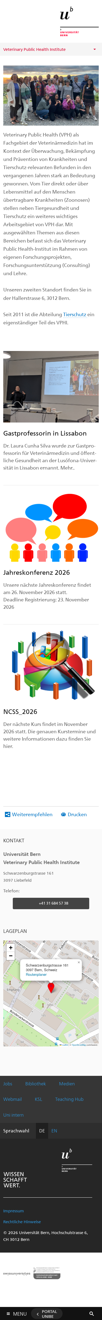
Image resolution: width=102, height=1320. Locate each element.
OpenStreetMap (79, 1044)
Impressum (13, 1210)
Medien (67, 1083)
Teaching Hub (69, 1099)
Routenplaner (36, 974)
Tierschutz (75, 314)
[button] (51, 987)
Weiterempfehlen (32, 814)
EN (54, 1130)
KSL (38, 1099)
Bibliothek (35, 1083)
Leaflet (64, 1044)
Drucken (77, 814)
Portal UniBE (49, 1314)
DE (42, 1130)
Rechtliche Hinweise (22, 1221)
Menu (20, 1312)
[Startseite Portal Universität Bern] (79, 21)
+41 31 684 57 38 (53, 903)
